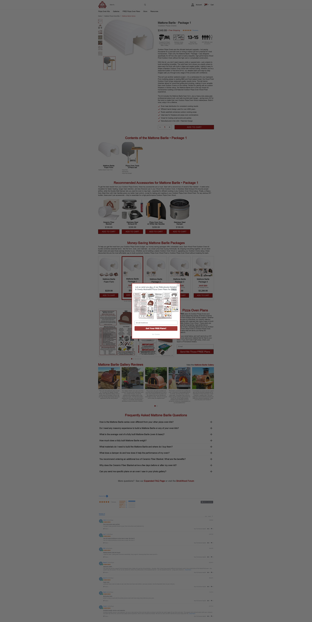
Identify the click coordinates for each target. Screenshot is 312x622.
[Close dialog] (178, 285)
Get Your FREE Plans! (156, 328)
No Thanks (156, 334)
